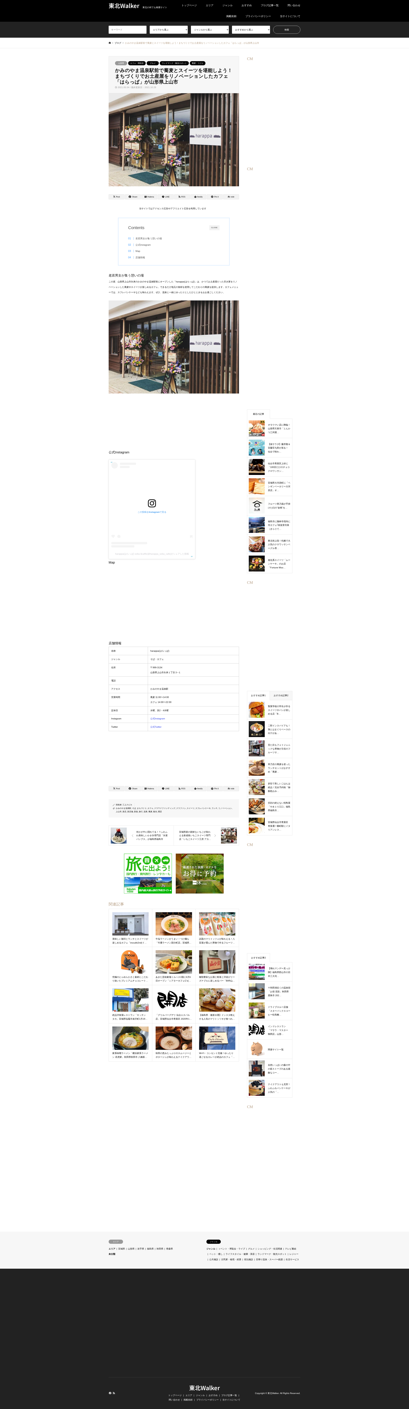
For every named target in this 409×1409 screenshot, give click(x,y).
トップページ (189, 5)
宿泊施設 (248, 1259)
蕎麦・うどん (197, 63)
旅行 (141, 812)
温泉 (145, 812)
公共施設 (213, 1259)
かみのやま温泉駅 (123, 808)
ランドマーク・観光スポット (174, 63)
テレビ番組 (290, 1248)
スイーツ (190, 808)
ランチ (214, 808)
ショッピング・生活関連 (270, 1248)
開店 (160, 812)
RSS (114, 1393)
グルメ (153, 63)
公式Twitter (156, 727)
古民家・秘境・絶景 (231, 1259)
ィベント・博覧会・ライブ (231, 1248)
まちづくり (142, 808)
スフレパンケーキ (203, 808)
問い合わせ (294, 5)
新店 (124, 812)
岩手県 (140, 1248)
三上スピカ (127, 805)
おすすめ (247, 5)
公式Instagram (143, 244)
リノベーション (225, 808)
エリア (209, 5)
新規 (136, 812)
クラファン (181, 808)
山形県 (121, 63)
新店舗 (130, 812)
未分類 (112, 1254)
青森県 (169, 1248)
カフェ (150, 808)
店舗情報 (140, 257)
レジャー (293, 1254)
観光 (155, 812)
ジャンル (227, 5)
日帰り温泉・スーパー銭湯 (269, 1259)
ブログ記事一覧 (270, 5)
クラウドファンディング (164, 808)
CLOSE (214, 227)
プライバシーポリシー (258, 16)
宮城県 (121, 1248)
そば (134, 808)
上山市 (119, 812)
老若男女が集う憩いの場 (148, 238)
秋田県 (160, 1248)
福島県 (150, 1248)
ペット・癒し (216, 1254)
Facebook (110, 1393)
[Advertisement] (174, 421)
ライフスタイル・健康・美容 (240, 1254)
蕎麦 (150, 812)
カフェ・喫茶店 (137, 63)
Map (137, 251)
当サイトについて (290, 16)
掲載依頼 (231, 16)
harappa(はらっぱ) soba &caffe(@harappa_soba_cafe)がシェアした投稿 (152, 554)
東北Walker (204, 1387)
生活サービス (292, 1259)
